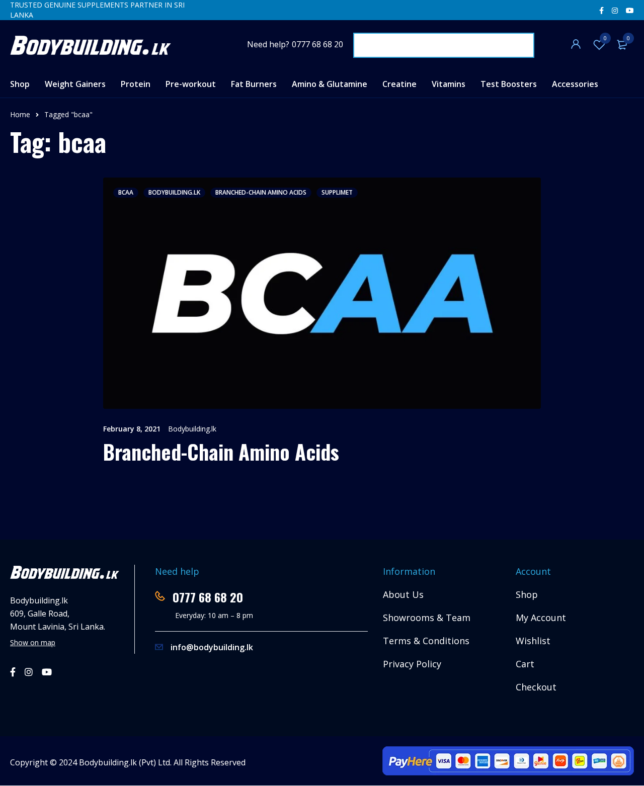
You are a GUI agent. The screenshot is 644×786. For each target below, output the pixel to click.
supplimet (337, 192)
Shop (527, 594)
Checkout (536, 687)
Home (20, 114)
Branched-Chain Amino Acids (260, 192)
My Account (541, 618)
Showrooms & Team (426, 618)
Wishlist (605, 38)
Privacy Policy (412, 664)
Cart (525, 664)
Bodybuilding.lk (192, 428)
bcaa (125, 192)
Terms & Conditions (426, 641)
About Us (403, 594)
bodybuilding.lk (174, 192)
